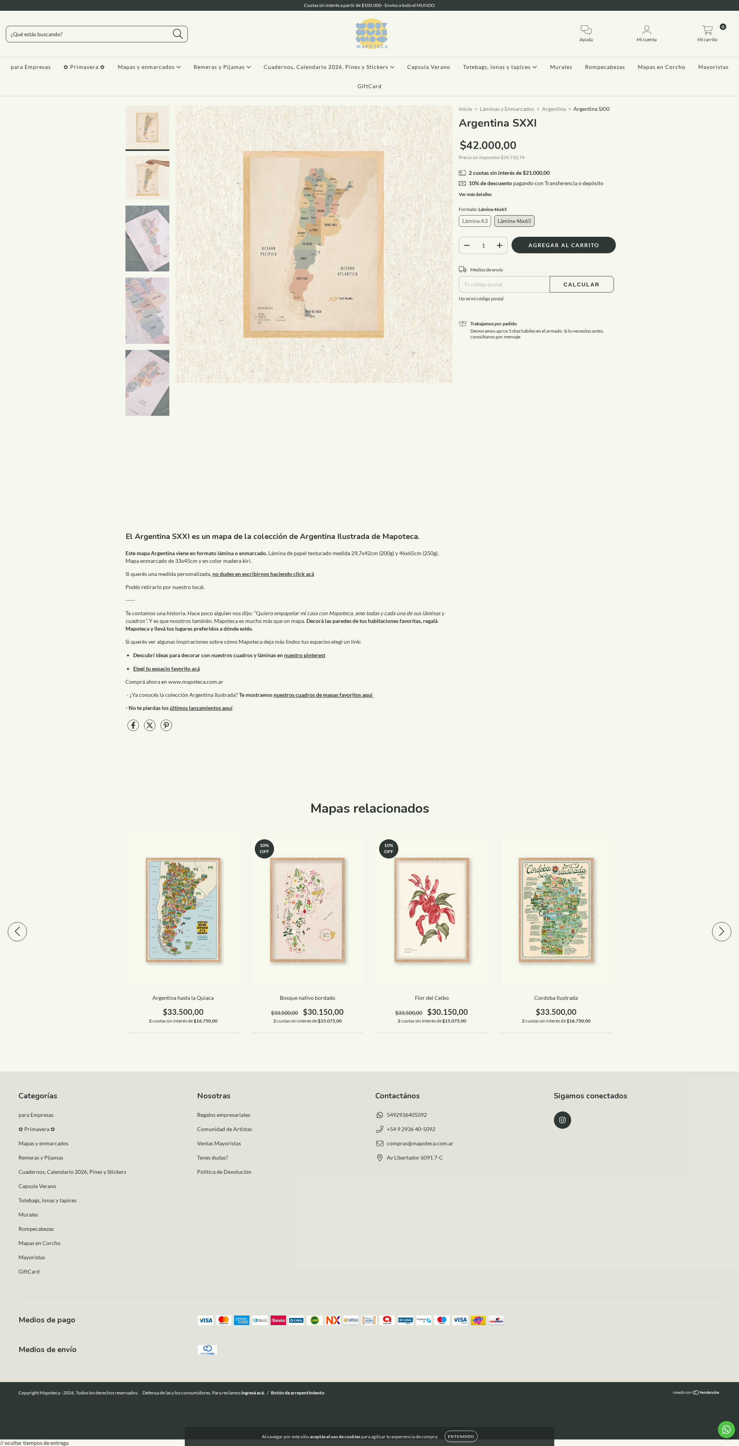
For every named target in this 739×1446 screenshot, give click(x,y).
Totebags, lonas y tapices (497, 67)
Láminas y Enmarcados (507, 108)
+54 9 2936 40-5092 (411, 1129)
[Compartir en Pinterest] (166, 728)
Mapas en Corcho (661, 67)
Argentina (554, 108)
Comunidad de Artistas (224, 1129)
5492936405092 (407, 1114)
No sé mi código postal (481, 298)
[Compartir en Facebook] (133, 728)
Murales (561, 67)
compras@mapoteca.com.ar (420, 1143)
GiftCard (370, 86)
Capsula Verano (428, 67)
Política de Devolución (224, 1171)
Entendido (461, 1436)
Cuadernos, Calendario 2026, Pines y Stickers (327, 67)
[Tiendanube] (696, 1393)
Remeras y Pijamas (220, 67)
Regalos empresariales (223, 1114)
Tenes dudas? (212, 1157)
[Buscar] (178, 34)
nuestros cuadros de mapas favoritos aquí (324, 694)
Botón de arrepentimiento (297, 1393)
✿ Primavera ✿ (84, 67)
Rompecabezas (605, 67)
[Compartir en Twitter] (150, 728)
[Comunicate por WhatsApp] (726, 1429)
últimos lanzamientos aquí (201, 708)
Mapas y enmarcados (147, 67)
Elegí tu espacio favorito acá (166, 668)
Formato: (483, 209)
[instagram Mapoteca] (11, 5)
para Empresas (31, 67)
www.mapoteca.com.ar (195, 681)
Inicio (465, 108)
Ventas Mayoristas (219, 1143)
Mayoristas (713, 67)
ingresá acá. (253, 1393)
